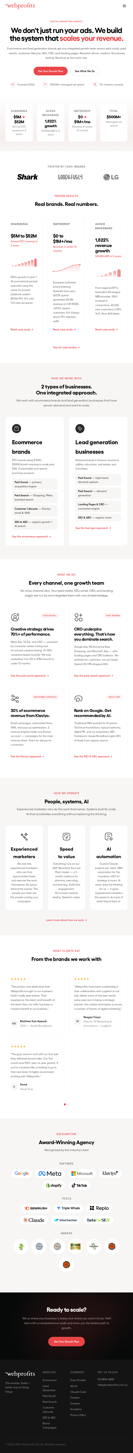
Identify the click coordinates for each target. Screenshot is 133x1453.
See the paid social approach (28, 675)
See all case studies (65, 347)
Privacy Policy (78, 1414)
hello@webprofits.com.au (113, 1384)
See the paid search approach (92, 675)
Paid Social (49, 1395)
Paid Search (50, 1401)
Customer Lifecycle (48, 1409)
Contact (75, 1403)
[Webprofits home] (20, 6)
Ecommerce (50, 1380)
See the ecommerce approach (30, 536)
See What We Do (85, 71)
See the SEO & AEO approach (91, 756)
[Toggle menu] (124, 6)
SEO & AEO (49, 1417)
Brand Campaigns (49, 1425)
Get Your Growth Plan (50, 71)
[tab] (65, 1104)
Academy (76, 1409)
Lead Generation (49, 1388)
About (73, 1385)
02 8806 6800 (106, 1379)
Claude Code (78, 1391)
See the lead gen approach (91, 527)
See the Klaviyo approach (26, 756)
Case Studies (78, 1380)
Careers (75, 1397)
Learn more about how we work (65, 919)
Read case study (20, 329)
